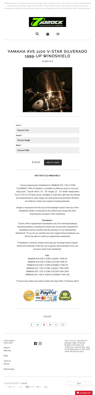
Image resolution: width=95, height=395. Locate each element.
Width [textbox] (19, 145)
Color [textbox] (19, 125)
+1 (56, 325)
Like (31, 325)
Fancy (50, 325)
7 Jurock (23, 383)
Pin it (44, 325)
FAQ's (6, 356)
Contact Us (85, 393)
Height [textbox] (19, 135)
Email (63, 325)
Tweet (37, 325)
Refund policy (9, 369)
